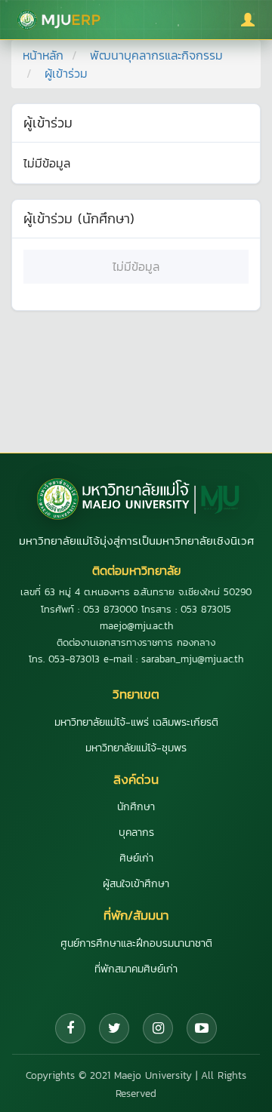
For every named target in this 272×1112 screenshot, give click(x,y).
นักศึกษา (136, 807)
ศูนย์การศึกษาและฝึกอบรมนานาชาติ (136, 943)
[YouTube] (202, 1028)
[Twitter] (114, 1028)
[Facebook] (70, 1028)
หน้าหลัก (43, 55)
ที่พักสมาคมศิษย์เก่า (136, 969)
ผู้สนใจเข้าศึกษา (136, 884)
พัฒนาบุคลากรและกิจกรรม (156, 55)
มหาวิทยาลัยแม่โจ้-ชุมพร (136, 748)
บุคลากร (136, 832)
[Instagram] (158, 1028)
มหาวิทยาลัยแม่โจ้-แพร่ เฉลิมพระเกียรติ (136, 722)
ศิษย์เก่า (136, 858)
